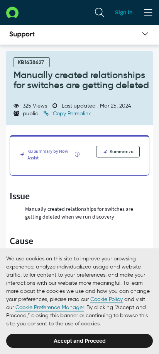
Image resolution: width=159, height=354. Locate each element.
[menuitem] (99, 12)
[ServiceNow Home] (12, 12)
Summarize (121, 151)
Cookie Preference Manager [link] (49, 307)
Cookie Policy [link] (106, 299)
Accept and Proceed (80, 340)
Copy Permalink (71, 113)
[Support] (22, 35)
